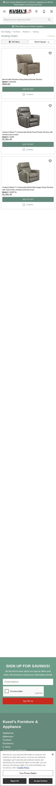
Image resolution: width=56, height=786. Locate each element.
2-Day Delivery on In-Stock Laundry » (29, 26)
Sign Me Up (28, 701)
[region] (28, 768)
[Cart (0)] (51, 11)
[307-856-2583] (44, 11)
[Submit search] (49, 19)
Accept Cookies (40, 781)
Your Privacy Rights (27, 773)
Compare (29, 94)
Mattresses (8, 736)
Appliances (8, 733)
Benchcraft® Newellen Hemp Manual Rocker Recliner (22, 79)
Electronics (8, 743)
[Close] (53, 754)
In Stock (6, 747)
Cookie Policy (23, 768)
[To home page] (20, 11)
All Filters (16, 42)
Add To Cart (28, 89)
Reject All (15, 781)
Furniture (16, 32)
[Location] (36, 11)
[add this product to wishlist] (50, 53)
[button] (4, 11)
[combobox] (42, 42)
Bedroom (26, 32)
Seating (36, 32)
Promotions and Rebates (15, 750)
